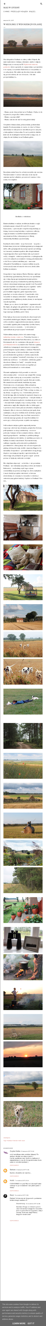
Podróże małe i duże (18, 1140)
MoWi (12, 1180)
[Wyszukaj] (41, 3)
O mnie (6, 12)
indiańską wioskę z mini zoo (13, 337)
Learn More (18, 1323)
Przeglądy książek (19, 12)
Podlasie (9, 1140)
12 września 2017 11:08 (21, 1195)
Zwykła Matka (15, 1151)
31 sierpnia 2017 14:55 (22, 1170)
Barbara (13, 1170)
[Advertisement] (23, 1279)
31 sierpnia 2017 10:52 (27, 1151)
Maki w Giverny (11, 7)
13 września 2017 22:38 (33, 1203)
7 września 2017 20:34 (22, 1180)
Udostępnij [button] (6, 1137)
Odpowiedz (14, 1165)
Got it (31, 1323)
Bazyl (12, 1195)
